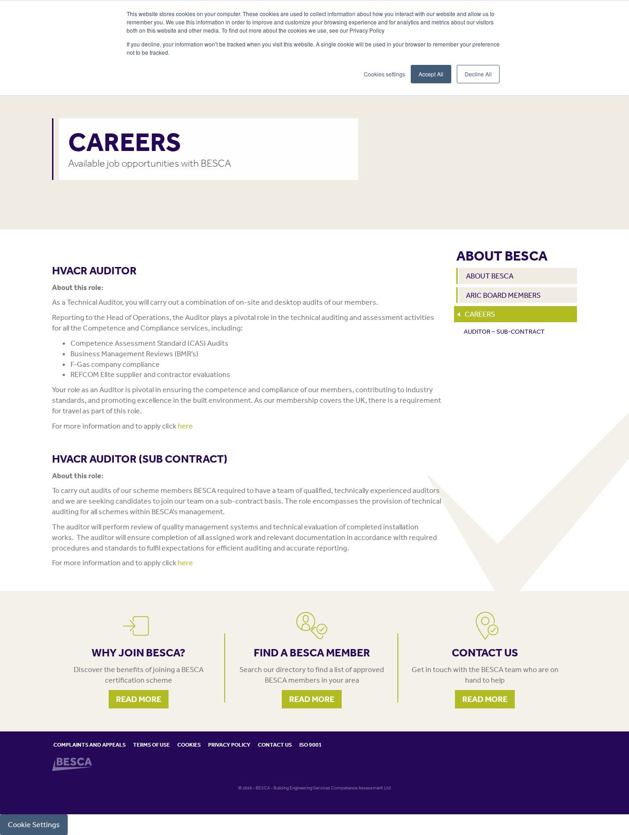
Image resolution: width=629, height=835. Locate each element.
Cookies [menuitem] (189, 744)
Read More (138, 699)
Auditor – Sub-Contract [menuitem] (504, 331)
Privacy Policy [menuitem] (229, 744)
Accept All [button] (431, 74)
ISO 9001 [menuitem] (310, 744)
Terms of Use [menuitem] (151, 744)
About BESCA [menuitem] (489, 275)
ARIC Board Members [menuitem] (503, 295)
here (185, 425)
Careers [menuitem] (480, 314)
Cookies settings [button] (384, 74)
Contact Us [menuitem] (275, 744)
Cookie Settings (34, 824)
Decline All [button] (478, 74)
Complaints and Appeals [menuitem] (89, 744)
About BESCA (501, 255)
